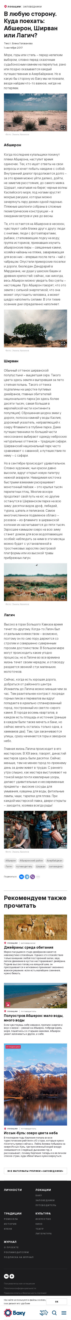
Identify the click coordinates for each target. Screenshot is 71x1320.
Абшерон (11, 860)
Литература (44, 1233)
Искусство (43, 1219)
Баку (39, 1195)
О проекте (11, 1247)
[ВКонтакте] (21, 876)
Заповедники (32, 6)
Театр (40, 1228)
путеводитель (24, 866)
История (10, 1224)
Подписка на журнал (19, 1257)
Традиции (13, 1213)
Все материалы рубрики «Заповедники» (35, 1171)
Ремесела (11, 1219)
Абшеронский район (31, 860)
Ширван (40, 866)
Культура (43, 1213)
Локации (14, 6)
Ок (56, 1302)
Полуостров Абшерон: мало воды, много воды (33, 1017)
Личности (13, 1190)
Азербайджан (54, 860)
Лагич (9, 866)
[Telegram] (27, 876)
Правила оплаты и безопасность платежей (25, 1293)
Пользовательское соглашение (19, 1283)
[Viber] (32, 876)
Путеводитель (28, 1011)
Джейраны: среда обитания (28, 947)
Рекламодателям (16, 1252)
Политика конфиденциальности (20, 1288)
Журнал (10, 1242)
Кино (39, 1224)
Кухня (8, 1228)
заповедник (56, 866)
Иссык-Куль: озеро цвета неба (31, 1133)
